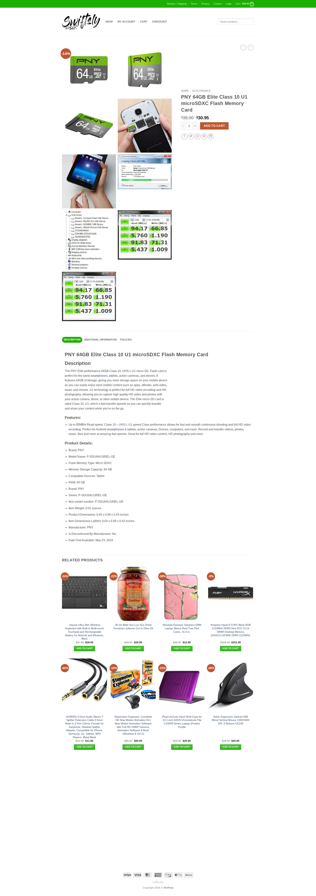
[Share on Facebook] (184, 136)
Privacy (205, 3)
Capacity (96, 469)
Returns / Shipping (177, 3)
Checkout (159, 21)
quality (123, 394)
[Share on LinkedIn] (211, 136)
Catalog (158, 882)
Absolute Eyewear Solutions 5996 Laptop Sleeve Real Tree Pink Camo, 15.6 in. (182, 628)
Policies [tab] (126, 339)
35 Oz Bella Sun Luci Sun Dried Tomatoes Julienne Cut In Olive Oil (133, 626)
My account (126, 21)
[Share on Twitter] (191, 136)
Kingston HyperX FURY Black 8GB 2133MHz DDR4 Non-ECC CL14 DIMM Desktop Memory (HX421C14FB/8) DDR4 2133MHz (231, 630)
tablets (113, 375)
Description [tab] (72, 339)
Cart (143, 21)
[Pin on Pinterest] (204, 136)
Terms (194, 3)
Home (185, 90)
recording (149, 389)
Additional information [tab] (100, 339)
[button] (229, 4)
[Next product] (243, 47)
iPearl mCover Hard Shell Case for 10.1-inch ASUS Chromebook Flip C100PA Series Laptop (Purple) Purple (182, 721)
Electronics (201, 90)
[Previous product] (250, 47)
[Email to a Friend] (198, 136)
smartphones (99, 375)
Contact (217, 3)
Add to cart (214, 125)
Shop (109, 21)
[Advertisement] (158, 782)
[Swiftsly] (81, 21)
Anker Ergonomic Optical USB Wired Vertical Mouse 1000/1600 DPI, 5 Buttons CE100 (230, 720)
